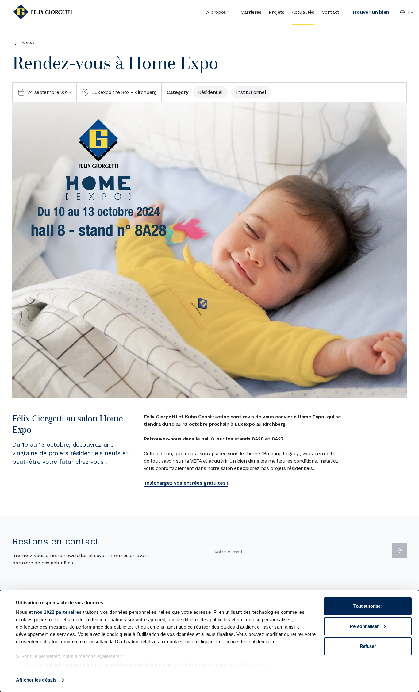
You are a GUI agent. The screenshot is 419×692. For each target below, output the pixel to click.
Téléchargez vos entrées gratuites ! (186, 483)
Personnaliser (364, 626)
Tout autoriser (367, 606)
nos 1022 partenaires (58, 612)
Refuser (368, 646)
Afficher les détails (36, 679)
